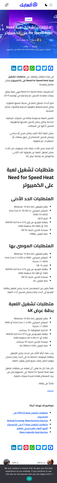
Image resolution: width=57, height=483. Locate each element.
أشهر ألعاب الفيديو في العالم (32, 428)
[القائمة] (6, 5)
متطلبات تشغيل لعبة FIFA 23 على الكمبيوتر (30, 415)
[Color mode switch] (46, 5)
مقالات (28, 19)
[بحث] (51, 5)
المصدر (50, 390)
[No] (53, 473)
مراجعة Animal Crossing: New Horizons (27, 420)
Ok (29, 478)
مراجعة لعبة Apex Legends (34, 432)
